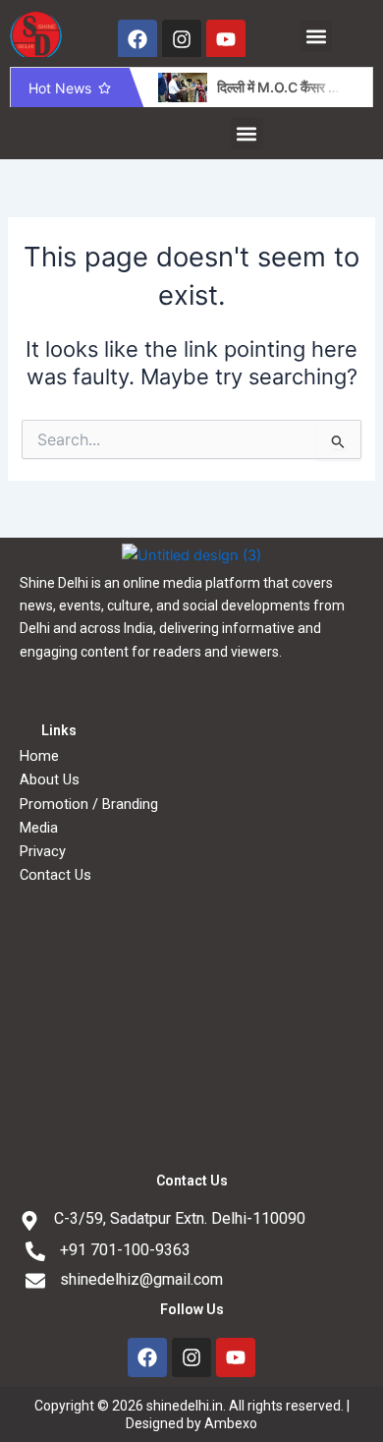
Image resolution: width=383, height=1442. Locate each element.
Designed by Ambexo (191, 1423)
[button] (316, 36)
